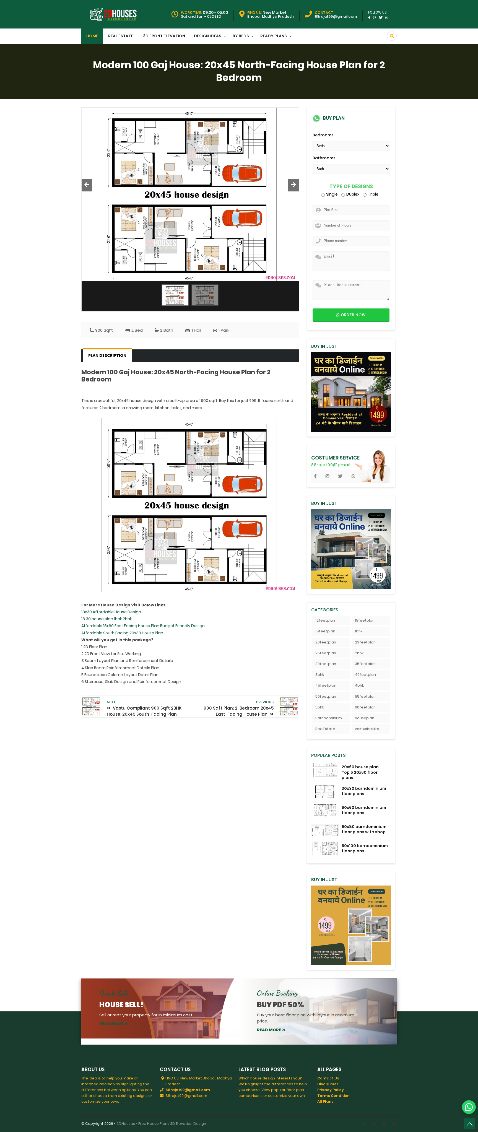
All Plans (325, 1101)
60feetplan (365, 707)
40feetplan (365, 674)
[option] (190, 194)
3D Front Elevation (164, 36)
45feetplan (325, 685)
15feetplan (365, 620)
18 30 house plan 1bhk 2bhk (106, 619)
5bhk (319, 707)
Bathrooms (324, 158)
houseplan (364, 718)
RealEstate (325, 728)
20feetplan (325, 642)
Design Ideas (207, 36)
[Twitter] (384, 1123)
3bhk (319, 674)
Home (92, 36)
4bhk (359, 685)
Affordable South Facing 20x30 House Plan (122, 633)
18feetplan (325, 631)
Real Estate (120, 36)
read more (111, 1024)
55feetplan (365, 696)
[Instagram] (374, 1123)
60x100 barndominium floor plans (365, 848)
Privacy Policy (330, 1089)
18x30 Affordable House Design (111, 612)
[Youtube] (394, 1123)
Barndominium (328, 718)
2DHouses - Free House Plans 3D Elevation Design (161, 1123)
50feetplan (325, 696)
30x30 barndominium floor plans (364, 791)
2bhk (359, 653)
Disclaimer (327, 1084)
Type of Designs (351, 186)
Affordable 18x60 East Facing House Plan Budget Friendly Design (143, 626)
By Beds (241, 36)
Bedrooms (323, 135)
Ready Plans (273, 36)
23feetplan (365, 642)
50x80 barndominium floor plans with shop (364, 829)
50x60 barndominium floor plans (364, 810)
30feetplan (325, 663)
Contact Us (328, 1078)
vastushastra (367, 728)
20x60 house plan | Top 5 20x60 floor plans (361, 772)
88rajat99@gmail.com (187, 1089)
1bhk (358, 631)
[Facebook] (364, 1123)
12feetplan (325, 620)
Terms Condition (333, 1095)
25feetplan (325, 653)
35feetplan (365, 663)
